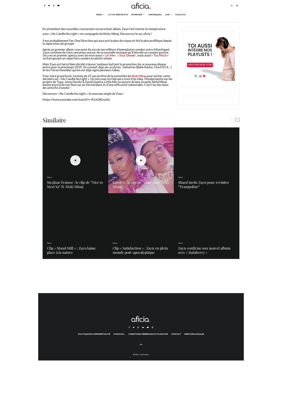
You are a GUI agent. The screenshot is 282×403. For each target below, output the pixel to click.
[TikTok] (152, 327)
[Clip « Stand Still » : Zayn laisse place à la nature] (75, 226)
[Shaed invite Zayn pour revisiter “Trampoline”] (206, 160)
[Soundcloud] (142, 327)
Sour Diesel (126, 55)
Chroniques (155, 15)
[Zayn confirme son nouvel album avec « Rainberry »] (206, 226)
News (99, 15)
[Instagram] (53, 5)
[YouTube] (58, 5)
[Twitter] (49, 5)
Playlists (180, 15)
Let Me (109, 55)
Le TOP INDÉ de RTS (118, 15)
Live (167, 15)
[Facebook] (45, 5)
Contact (176, 334)
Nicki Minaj (138, 76)
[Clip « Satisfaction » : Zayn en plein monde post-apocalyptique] (141, 226)
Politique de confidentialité (94, 334)
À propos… (119, 334)
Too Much (160, 55)
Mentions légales (194, 334)
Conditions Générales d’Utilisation (148, 334)
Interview (136, 15)
